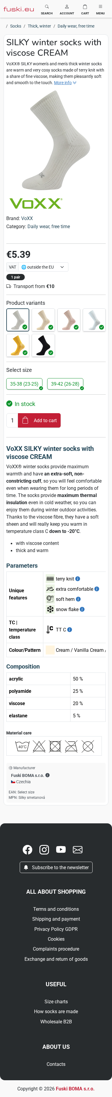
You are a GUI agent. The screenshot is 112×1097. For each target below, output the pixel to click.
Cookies (56, 939)
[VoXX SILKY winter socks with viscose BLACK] (43, 345)
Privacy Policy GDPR (56, 929)
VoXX (27, 218)
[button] (67, 8)
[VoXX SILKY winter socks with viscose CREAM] (18, 320)
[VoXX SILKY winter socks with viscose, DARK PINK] (69, 320)
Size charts (56, 1001)
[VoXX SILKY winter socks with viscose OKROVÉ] (18, 345)
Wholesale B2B (56, 1022)
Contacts (56, 1064)
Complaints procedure (56, 949)
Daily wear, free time (48, 226)
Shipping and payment (56, 919)
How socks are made (56, 1011)
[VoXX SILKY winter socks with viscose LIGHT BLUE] (94, 320)
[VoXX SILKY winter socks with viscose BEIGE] (43, 320)
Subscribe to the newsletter (60, 867)
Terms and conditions (56, 909)
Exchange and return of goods (56, 959)
